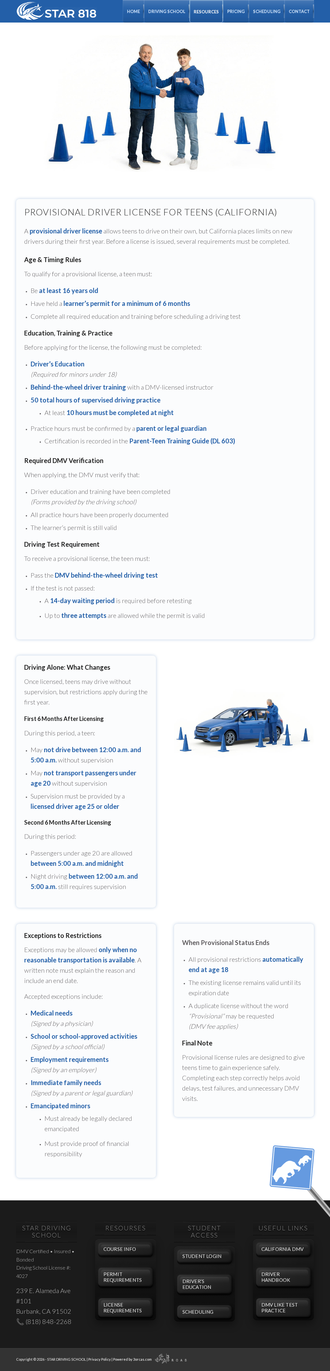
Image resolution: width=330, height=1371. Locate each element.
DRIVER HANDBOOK (275, 1277)
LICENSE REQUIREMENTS (122, 1307)
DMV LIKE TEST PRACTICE (279, 1307)
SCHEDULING (198, 1312)
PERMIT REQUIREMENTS (122, 1277)
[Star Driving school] (56, 11)
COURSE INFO (119, 1249)
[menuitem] (133, 11)
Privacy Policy (99, 1359)
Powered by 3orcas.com (132, 1359)
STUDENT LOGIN (202, 1256)
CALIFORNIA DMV (282, 1249)
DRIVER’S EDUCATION (196, 1284)
